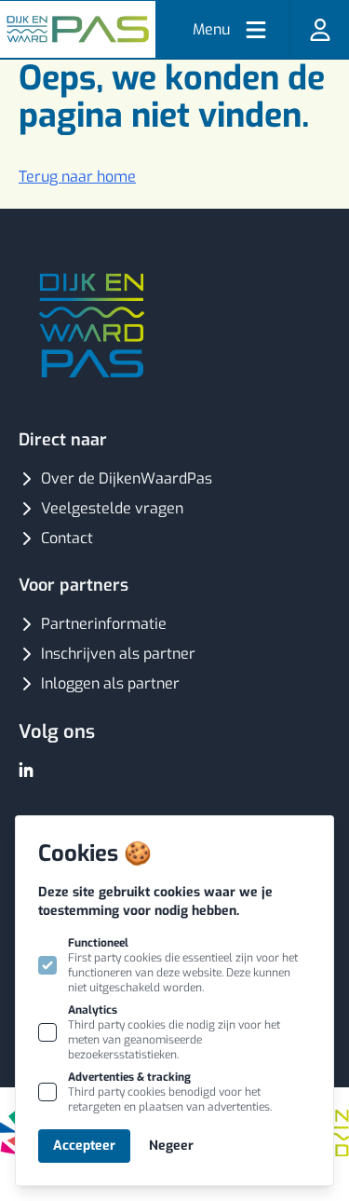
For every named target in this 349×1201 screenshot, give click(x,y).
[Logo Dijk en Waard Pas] (77, 29)
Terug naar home (77, 176)
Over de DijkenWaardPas (126, 478)
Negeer (171, 1145)
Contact (67, 538)
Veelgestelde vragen (112, 508)
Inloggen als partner (110, 683)
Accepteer (84, 1145)
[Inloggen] (319, 29)
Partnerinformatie (104, 624)
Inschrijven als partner (118, 653)
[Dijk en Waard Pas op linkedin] (26, 769)
